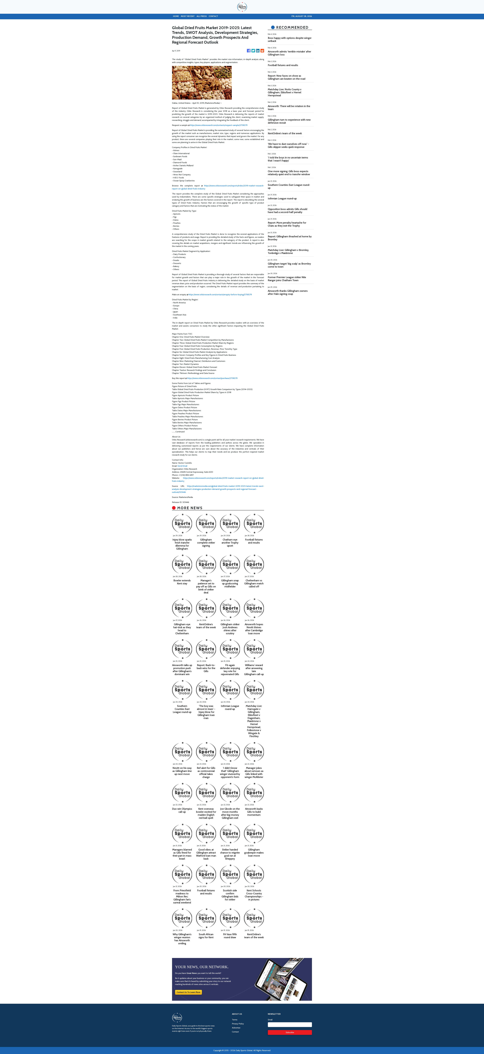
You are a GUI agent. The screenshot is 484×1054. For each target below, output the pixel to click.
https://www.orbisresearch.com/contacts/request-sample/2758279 (218, 125)
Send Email (182, 466)
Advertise (236, 1028)
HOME (176, 16)
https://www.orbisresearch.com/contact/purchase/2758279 (212, 378)
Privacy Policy (238, 1023)
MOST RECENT (188, 16)
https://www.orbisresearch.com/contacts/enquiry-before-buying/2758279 (220, 294)
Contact (235, 1032)
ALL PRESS (202, 16)
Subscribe (290, 1032)
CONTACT (213, 16)
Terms (234, 1019)
